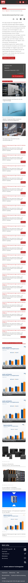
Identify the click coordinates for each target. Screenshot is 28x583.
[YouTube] (25, 558)
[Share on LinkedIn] (20, 19)
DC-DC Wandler (6, 512)
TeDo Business (5, 553)
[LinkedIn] (25, 549)
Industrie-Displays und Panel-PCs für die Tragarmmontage (12, 100)
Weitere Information (8, 58)
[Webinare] (25, 562)
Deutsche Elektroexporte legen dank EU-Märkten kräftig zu (14, 146)
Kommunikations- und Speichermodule (11, 489)
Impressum (5, 572)
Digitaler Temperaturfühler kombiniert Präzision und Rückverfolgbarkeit (12, 119)
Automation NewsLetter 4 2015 (11, 70)
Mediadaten (5, 556)
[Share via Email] (17, 19)
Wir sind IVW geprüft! (7, 549)
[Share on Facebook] (24, 19)
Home (3, 10)
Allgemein (8, 10)
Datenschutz (12, 572)
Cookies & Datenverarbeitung (18, 575)
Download (4, 551)
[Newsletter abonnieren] (25, 554)
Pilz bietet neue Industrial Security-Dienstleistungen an (11, 139)
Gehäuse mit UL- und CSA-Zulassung (11, 465)
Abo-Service (5, 558)
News (4, 8)
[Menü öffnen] (26, 2)
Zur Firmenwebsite (18, 76)
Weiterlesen (23, 152)
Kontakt (4, 578)
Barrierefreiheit (5, 575)
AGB (18, 572)
